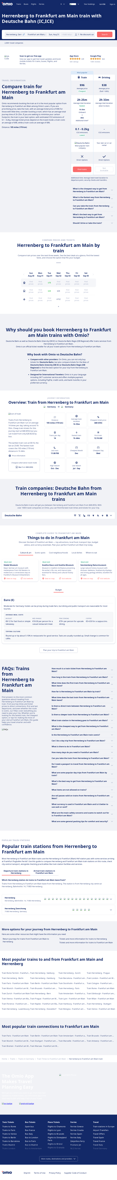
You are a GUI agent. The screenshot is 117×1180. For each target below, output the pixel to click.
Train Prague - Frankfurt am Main (44, 998)
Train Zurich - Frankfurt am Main (16, 993)
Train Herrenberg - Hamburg (42, 978)
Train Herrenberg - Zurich (69, 973)
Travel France (99, 1141)
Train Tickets (8, 1122)
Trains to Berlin (9, 1137)
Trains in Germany (26, 1059)
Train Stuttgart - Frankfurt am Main (45, 1041)
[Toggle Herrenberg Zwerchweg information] (111, 910)
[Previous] (24, 274)
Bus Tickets (30, 1122)
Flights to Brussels (56, 1134)
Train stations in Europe (103, 1126)
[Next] (93, 274)
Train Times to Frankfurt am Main (51, 1059)
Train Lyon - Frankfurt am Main (71, 998)
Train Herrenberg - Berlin (12, 978)
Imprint (27, 1173)
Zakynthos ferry (77, 1141)
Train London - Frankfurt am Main (101, 978)
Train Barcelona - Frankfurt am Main (74, 978)
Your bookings (89, 4)
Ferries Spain (76, 1134)
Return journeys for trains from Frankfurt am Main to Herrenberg (26, 940)
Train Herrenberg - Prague (98, 973)
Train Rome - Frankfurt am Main (100, 988)
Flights (33, 4)
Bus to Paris (30, 1141)
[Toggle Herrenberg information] (111, 899)
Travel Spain (98, 1137)
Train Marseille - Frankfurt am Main (73, 1041)
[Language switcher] (74, 4)
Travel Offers (99, 1134)
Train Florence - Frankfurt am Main (17, 1004)
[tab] (25, 552)
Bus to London (31, 1137)
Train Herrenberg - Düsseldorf (43, 1009)
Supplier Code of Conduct (75, 1173)
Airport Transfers (101, 1130)
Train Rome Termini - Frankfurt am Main (19, 973)
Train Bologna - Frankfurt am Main (73, 1009)
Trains (18, 4)
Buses (26, 4)
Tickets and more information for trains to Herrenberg (83, 939)
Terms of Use (39, 1173)
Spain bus (29, 1126)
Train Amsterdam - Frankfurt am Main (74, 993)
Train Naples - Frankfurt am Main (44, 1004)
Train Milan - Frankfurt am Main (100, 998)
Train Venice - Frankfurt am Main (101, 1009)
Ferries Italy (75, 1137)
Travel (96, 1122)
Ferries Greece (76, 1126)
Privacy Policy (55, 1173)
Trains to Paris (8, 1130)
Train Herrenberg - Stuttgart (99, 1004)
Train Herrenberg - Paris (68, 988)
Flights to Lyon (54, 1130)
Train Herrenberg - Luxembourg (15, 1009)
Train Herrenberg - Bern (40, 993)
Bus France (30, 1130)
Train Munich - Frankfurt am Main (16, 988)
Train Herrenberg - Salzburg (42, 973)
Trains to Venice (9, 1134)
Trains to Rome (9, 1126)
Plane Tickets (54, 1122)
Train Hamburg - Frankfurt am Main (73, 1004)
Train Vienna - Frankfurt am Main (16, 998)
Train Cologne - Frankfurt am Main (102, 983)
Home (4, 1059)
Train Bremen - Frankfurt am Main (16, 1046)
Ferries (41, 4)
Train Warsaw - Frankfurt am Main (45, 1046)
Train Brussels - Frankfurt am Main (45, 988)
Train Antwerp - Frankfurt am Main (102, 1041)
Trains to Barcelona (11, 1141)
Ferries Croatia (77, 1130)
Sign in (112, 4)
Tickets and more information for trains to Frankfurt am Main (86, 942)
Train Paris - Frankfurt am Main (15, 983)
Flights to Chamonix (57, 1126)
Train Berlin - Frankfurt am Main (44, 983)
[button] (54, 34)
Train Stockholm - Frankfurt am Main (74, 983)
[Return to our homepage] (9, 4)
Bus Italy (29, 1134)
